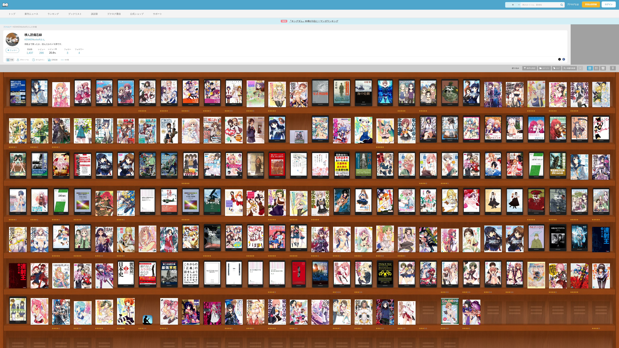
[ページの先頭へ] (613, 68)
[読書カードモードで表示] (603, 68)
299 (41, 53)
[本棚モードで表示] (590, 68)
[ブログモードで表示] (596, 68)
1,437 (30, 53)
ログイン (609, 4)
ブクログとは (573, 4)
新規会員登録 (591, 4)
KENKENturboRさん (35, 39)
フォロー (13, 50)
